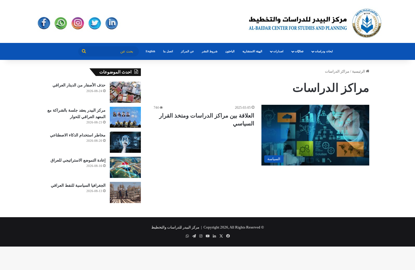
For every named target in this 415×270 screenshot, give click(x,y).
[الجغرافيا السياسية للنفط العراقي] (125, 192)
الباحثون (230, 51)
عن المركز (187, 51)
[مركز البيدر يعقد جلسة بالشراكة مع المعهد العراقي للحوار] (125, 117)
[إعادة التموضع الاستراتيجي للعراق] (125, 167)
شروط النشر (209, 51)
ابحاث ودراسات (324, 51)
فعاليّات (299, 51)
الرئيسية (359, 71)
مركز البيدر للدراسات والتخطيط (175, 227)
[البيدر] (207, 21)
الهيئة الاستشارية (252, 51)
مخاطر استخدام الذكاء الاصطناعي (78, 135)
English (150, 51)
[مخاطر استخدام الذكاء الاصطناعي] (125, 142)
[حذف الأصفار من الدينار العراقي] (125, 92)
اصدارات (278, 51)
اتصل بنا (168, 51)
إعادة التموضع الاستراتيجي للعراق (78, 160)
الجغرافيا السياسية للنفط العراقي (78, 185)
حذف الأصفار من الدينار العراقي (79, 85)
